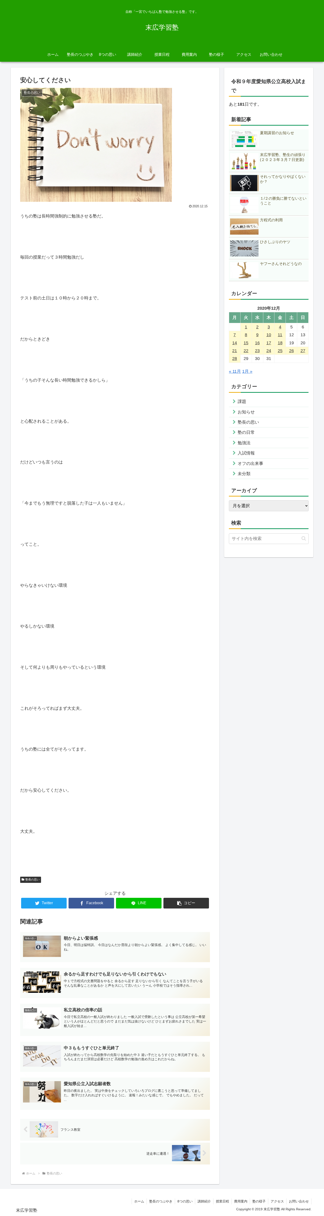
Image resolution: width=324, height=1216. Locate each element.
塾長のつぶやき (160, 1201)
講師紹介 (204, 1201)
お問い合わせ (299, 1201)
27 (303, 350)
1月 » (247, 371)
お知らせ (246, 412)
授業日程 (222, 1201)
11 (280, 334)
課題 (242, 401)
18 (280, 343)
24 (268, 350)
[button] (186, 903)
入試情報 (246, 453)
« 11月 (235, 371)
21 (234, 350)
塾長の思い (32, 879)
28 (234, 358)
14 (234, 343)
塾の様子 (259, 1201)
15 (246, 343)
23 (257, 350)
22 (246, 350)
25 (280, 350)
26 (291, 350)
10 (268, 334)
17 (268, 343)
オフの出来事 (250, 463)
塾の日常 (246, 432)
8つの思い (185, 1201)
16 (257, 343)
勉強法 (244, 442)
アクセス (277, 1201)
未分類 (244, 473)
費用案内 (240, 1201)
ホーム (139, 1201)
